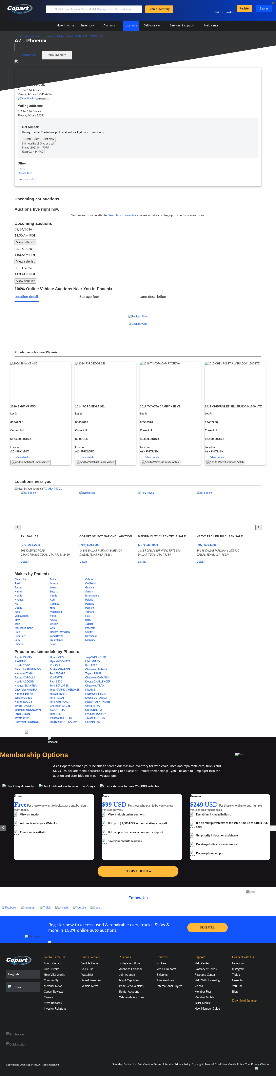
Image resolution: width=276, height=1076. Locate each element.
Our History (51, 969)
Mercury (90, 640)
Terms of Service (163, 1064)
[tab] (27, 297)
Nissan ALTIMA (24, 673)
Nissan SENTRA (24, 694)
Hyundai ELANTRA (26, 686)
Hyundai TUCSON (95, 714)
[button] (50, 9)
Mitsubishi (56, 612)
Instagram (238, 969)
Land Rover (56, 636)
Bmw (17, 620)
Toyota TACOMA (24, 706)
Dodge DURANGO (96, 698)
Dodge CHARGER (60, 669)
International (92, 596)
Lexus (53, 587)
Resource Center (205, 974)
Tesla (17, 624)
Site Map (117, 1064)
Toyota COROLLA (25, 677)
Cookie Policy (236, 1064)
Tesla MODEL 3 (24, 698)
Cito (52, 628)
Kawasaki (91, 636)
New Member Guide (207, 1008)
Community (51, 980)
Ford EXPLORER (59, 686)
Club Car (20, 636)
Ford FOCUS (57, 698)
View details (23, 457)
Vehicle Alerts (89, 986)
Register (245, 8)
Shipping (162, 974)
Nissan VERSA (58, 694)
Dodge (18, 608)
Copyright (197, 1064)
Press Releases (53, 1003)
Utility (89, 632)
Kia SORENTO (93, 710)
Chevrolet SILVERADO (28, 669)
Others (89, 579)
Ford (17, 583)
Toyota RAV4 (22, 718)
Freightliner (56, 640)
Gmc (17, 632)
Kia (16, 604)
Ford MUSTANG (59, 702)
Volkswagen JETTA (61, 718)
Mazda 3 (90, 690)
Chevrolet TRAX (94, 686)
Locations (131, 25)
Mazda (54, 583)
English (229, 12)
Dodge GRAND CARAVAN (65, 722)
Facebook (238, 963)
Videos (199, 986)
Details (25, 562)
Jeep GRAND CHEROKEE (64, 690)
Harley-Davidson (60, 632)
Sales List (87, 969)
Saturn (89, 591)
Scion (53, 644)
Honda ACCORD (24, 681)
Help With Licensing (207, 980)
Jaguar (89, 624)
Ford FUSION (22, 714)
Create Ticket (31, 139)
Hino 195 (55, 714)
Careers (48, 997)
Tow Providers (165, 980)
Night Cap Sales (129, 980)
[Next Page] (258, 527)
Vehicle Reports (166, 969)
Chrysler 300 (93, 722)
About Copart (52, 963)
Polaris (89, 600)
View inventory (57, 55)
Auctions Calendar (130, 969)
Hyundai (19, 600)
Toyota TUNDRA (95, 718)
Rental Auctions (129, 991)
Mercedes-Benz (24, 628)
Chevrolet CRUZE (60, 706)
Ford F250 (91, 665)
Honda (18, 596)
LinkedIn (237, 980)
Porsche (90, 608)
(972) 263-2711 (30, 544)
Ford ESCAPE (57, 673)
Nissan (18, 591)
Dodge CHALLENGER (97, 681)
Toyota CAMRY (23, 657)
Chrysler (19, 644)
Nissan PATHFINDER (97, 702)
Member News (53, 986)
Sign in (264, 8)
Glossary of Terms (206, 969)
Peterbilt (90, 628)
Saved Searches (91, 980)
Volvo (53, 616)
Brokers (161, 963)
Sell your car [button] (152, 25)
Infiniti (53, 596)
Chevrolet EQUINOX (27, 722)
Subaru (54, 591)
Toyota (18, 587)
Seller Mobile (203, 1003)
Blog (235, 991)
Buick (53, 579)
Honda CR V (57, 657)
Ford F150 (20, 661)
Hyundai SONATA (60, 661)
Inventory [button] (88, 25)
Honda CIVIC (22, 665)
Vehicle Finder (90, 963)
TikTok (236, 974)
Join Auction (127, 974)
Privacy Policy (183, 1064)
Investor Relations (55, 1008)
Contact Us (130, 1064)
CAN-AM (90, 583)
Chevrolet (20, 579)
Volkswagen (21, 616)
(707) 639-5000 (89, 544)
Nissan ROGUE (23, 702)
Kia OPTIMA (57, 710)
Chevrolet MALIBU (26, 690)
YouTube (237, 986)
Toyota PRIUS (93, 673)
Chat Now (48, 139)
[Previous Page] (18, 527)
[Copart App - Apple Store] (242, 1008)
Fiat (87, 616)
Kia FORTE (56, 677)
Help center (211, 25)
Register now (28, 55)
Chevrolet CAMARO (97, 677)
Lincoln (54, 624)
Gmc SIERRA (92, 706)
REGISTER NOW (138, 871)
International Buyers (169, 986)
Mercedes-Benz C (95, 694)
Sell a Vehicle (145, 1064)
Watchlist (87, 974)
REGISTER (207, 927)
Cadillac (54, 604)
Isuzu (88, 620)
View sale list (25, 242)
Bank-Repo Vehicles (131, 986)
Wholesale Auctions (131, 997)
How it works (65, 25)
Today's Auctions (129, 963)
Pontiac (89, 604)
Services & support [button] (182, 25)
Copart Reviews (53, 991)
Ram (17, 640)
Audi (52, 600)
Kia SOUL (55, 665)
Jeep (17, 612)
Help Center (202, 963)
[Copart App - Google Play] (242, 1019)
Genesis (89, 587)
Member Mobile (204, 997)
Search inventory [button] (159, 9)
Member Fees (203, 991)
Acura (53, 620)
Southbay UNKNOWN (28, 710)
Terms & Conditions (216, 1064)
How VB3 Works (54, 974)
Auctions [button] (109, 25)
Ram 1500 (56, 681)
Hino (52, 608)
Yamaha (90, 612)
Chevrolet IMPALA (96, 669)
